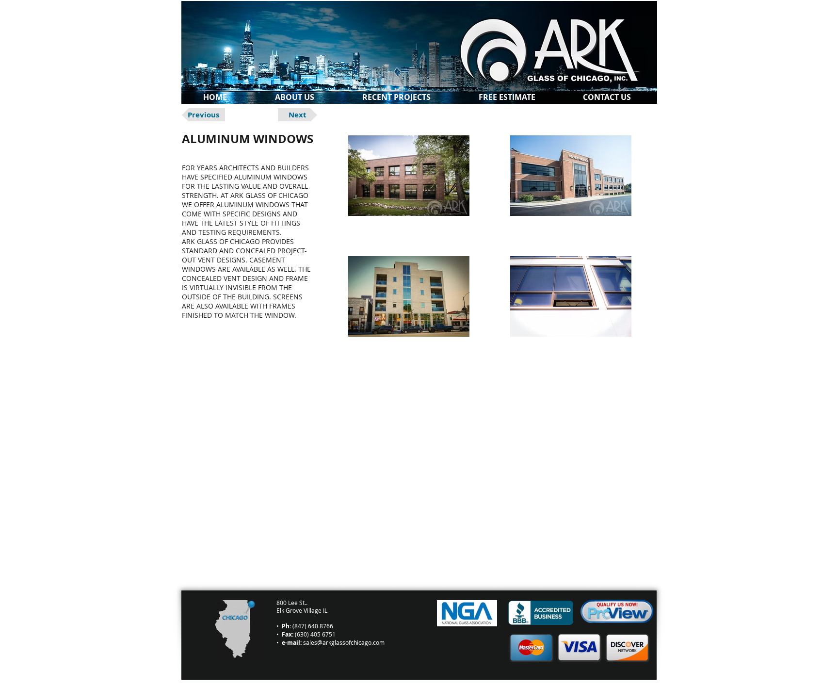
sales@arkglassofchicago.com (344, 642)
